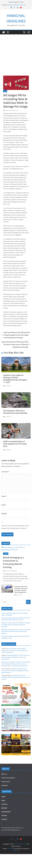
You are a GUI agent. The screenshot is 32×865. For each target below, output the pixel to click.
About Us (4, 774)
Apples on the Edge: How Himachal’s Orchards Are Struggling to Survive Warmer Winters (15, 670)
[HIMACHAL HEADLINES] (3, 32)
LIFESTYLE (4, 804)
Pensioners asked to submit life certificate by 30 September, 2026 (17, 6)
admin (16, 110)
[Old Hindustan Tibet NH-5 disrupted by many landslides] (16, 394)
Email (3, 505)
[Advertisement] (16, 51)
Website (4, 514)
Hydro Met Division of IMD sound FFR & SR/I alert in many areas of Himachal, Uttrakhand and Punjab (15, 344)
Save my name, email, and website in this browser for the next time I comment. (15, 527)
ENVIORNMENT (6, 812)
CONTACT (4, 819)
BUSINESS (4, 808)
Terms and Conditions (8, 778)
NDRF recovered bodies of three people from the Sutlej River (14, 443)
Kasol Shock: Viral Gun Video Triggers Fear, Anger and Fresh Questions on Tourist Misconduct (14, 650)
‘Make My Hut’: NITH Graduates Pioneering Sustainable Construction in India (15, 677)
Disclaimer (4, 785)
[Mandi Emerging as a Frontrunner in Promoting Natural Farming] (16, 548)
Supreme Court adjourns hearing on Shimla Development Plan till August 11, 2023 (15, 378)
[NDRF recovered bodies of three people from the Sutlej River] (16, 424)
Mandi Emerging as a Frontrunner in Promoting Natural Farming (13, 562)
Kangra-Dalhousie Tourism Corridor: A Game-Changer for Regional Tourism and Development (15, 657)
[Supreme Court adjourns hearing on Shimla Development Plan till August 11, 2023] (16, 358)
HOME (3, 797)
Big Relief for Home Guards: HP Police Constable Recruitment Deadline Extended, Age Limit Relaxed (15, 631)
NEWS (5, 91)
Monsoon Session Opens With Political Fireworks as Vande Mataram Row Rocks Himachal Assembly (15, 624)
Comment (5, 472)
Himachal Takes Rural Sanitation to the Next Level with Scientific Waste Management (20, 589)
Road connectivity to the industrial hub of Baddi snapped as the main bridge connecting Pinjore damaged (17, 335)
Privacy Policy (5, 781)
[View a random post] (28, 32)
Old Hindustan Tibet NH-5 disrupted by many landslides (15, 411)
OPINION (6, 553)
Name (4, 496)
